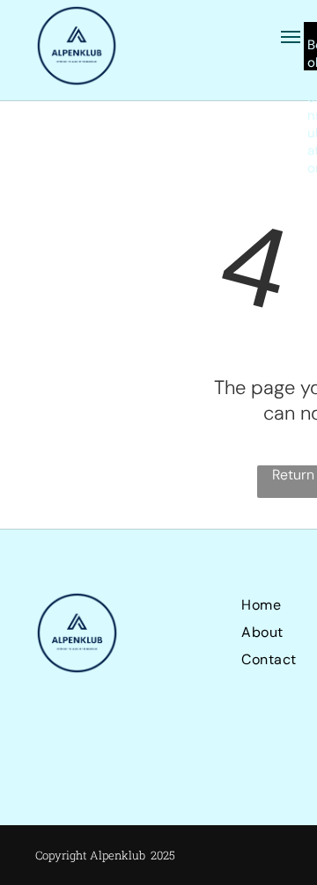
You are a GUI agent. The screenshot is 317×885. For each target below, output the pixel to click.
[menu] (290, 37)
